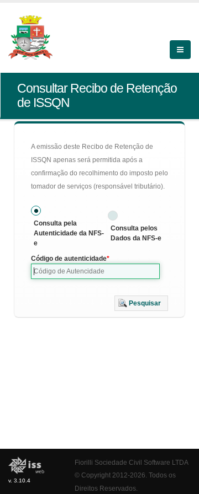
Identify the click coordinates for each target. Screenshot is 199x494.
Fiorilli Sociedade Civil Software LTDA (131, 462)
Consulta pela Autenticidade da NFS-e (69, 233)
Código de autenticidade (69, 258)
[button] (141, 303)
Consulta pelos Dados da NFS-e (136, 233)
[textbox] (95, 271)
